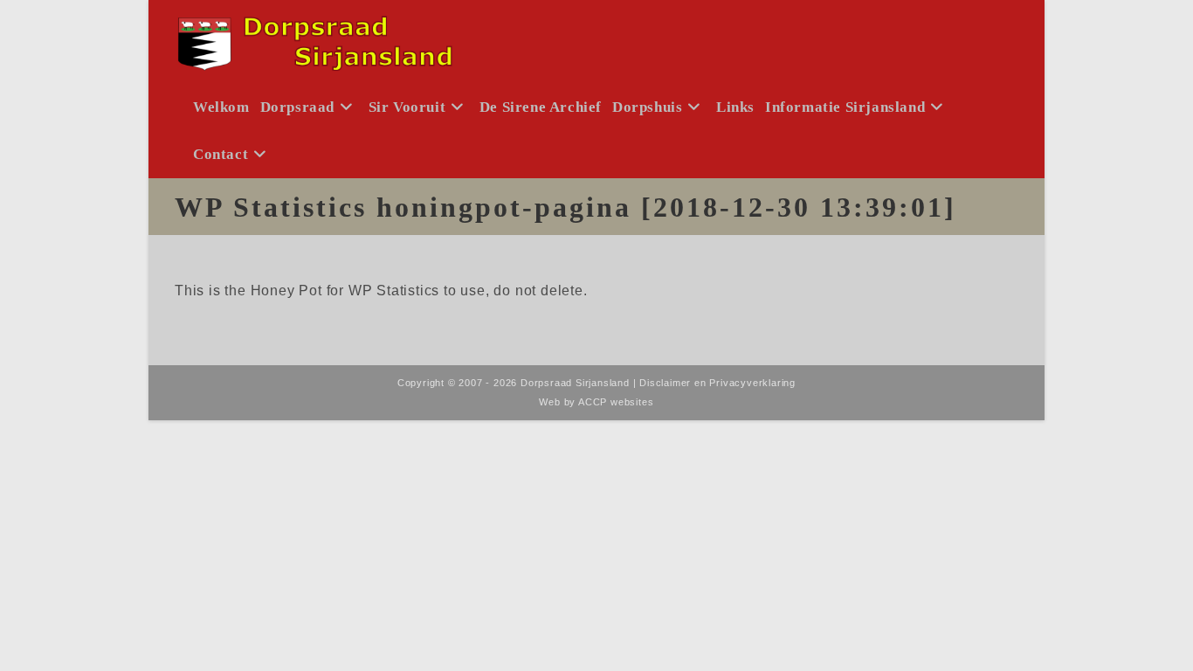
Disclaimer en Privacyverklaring (717, 382)
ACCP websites (615, 402)
